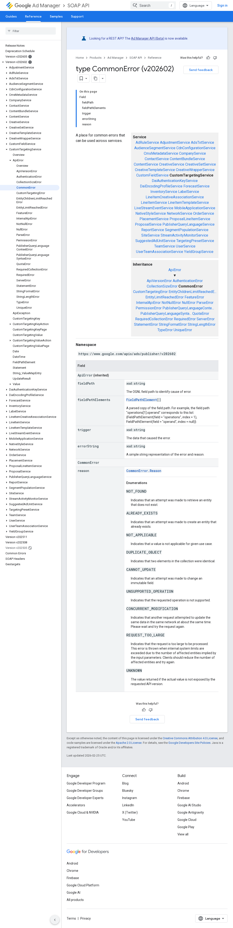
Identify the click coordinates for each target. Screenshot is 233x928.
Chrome (183, 790)
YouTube (128, 820)
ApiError (174, 270)
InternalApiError (148, 302)
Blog (125, 783)
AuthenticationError (188, 281)
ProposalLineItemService (190, 219)
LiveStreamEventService (153, 208)
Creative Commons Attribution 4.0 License (190, 738)
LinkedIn (128, 805)
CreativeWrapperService (195, 170)
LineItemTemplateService (188, 202)
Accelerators (76, 805)
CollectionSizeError (162, 286)
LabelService (188, 191)
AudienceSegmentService (154, 148)
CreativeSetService (200, 164)
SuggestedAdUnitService (155, 241)
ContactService (157, 159)
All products (75, 900)
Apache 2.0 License (129, 742)
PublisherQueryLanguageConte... (188, 308)
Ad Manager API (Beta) (147, 38)
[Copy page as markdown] (95, 78)
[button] (29, 62)
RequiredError (185, 319)
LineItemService (154, 202)
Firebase (183, 798)
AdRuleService (147, 142)
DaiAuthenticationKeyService (175, 181)
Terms (71, 918)
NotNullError (171, 302)
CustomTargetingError (150, 292)
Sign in (222, 5)
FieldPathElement (141, 400)
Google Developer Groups (85, 790)
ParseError (204, 302)
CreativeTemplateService (155, 170)
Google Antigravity (190, 812)
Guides (11, 16)
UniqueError (183, 330)
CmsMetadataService (161, 153)
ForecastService (196, 186)
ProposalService (148, 224)
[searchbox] (30, 31)
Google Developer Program (86, 783)
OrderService (203, 213)
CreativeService (171, 164)
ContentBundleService (187, 159)
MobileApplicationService (194, 208)
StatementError (146, 324)
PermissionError (149, 308)
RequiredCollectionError (154, 319)
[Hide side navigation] (54, 919)
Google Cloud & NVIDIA (83, 812)
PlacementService (154, 219)
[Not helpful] (215, 57)
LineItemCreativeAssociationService (175, 197)
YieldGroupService (198, 252)
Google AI (73, 892)
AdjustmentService (175, 142)
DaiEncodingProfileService (161, 186)
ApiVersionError (159, 281)
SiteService (150, 235)
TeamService (164, 246)
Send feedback (201, 70)
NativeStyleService (150, 213)
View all (182, 834)
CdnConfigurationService (195, 148)
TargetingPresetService (195, 241)
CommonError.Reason (143, 471)
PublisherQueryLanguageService (188, 224)
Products (95, 57)
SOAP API (78, 6)
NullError (188, 302)
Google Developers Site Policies (189, 742)
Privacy (85, 918)
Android (183, 783)
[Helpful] (208, 57)
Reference (33, 16)
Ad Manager (46, 6)
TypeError (165, 330)
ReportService (152, 230)
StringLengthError (201, 324)
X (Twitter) (130, 812)
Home (80, 57)
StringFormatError (173, 324)
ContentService (146, 164)
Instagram (129, 798)
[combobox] (153, 5)
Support (77, 16)
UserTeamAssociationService (159, 252)
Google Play (185, 827)
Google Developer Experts (85, 798)
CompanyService (192, 153)
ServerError (206, 319)
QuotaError (200, 313)
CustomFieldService (152, 175)
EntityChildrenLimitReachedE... (192, 292)
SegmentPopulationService (186, 230)
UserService (185, 246)
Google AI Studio (189, 805)
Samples (56, 16)
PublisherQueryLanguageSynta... (165, 313)
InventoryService (163, 191)
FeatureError (194, 297)
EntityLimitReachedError (164, 297)
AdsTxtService (202, 142)
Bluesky (127, 790)
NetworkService (179, 213)
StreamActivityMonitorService (184, 235)
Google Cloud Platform (83, 885)
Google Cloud (186, 820)
